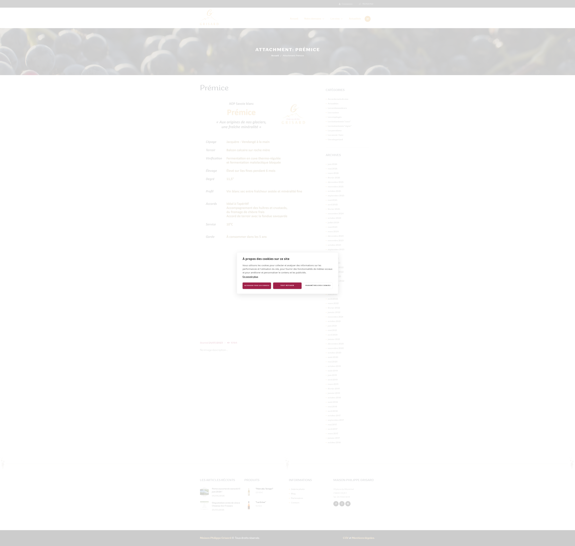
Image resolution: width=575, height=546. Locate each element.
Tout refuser (287, 285)
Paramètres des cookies (317, 285)
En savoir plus (250, 277)
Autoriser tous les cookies (256, 285)
